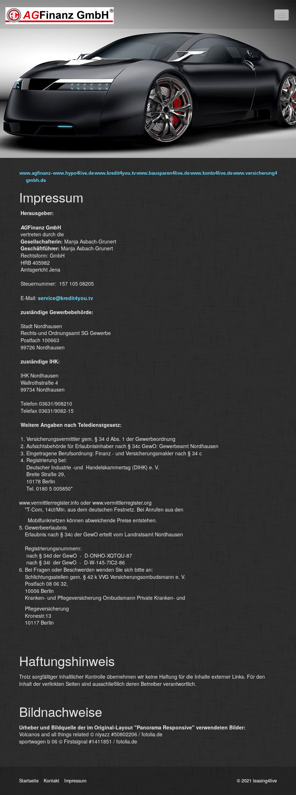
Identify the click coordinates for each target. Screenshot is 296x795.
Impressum (75, 780)
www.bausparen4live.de (163, 173)
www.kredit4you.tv (115, 173)
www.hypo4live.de (73, 173)
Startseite (29, 780)
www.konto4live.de (211, 173)
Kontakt (51, 780)
